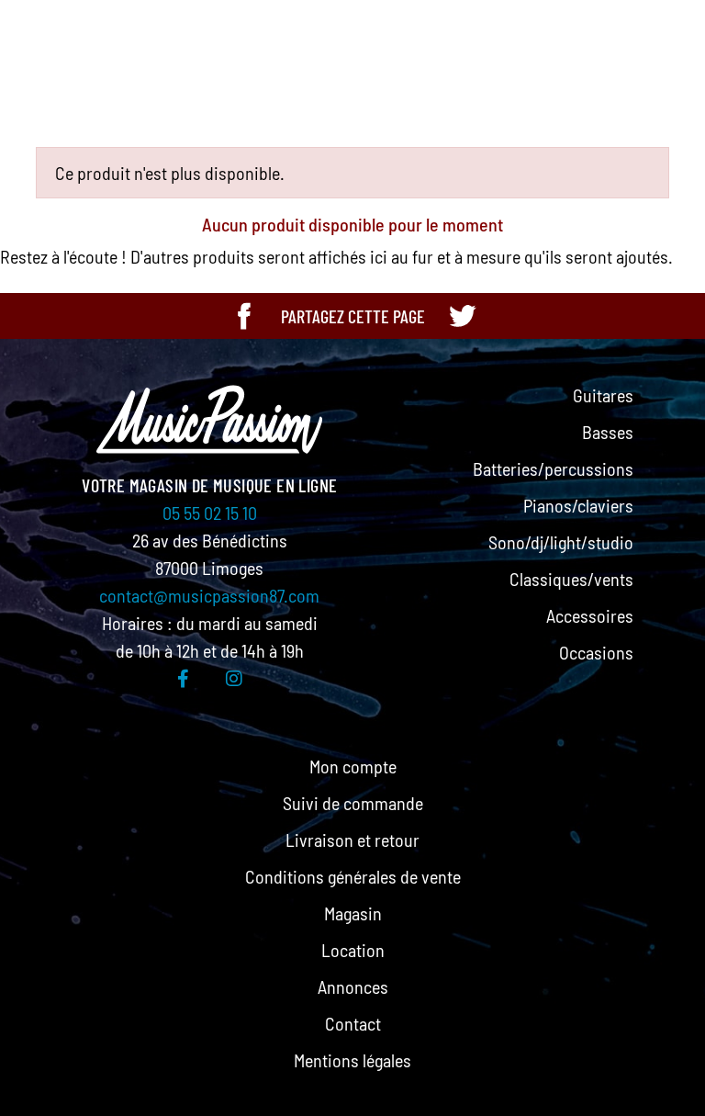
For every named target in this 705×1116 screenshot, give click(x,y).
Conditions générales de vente (353, 876)
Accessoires (589, 615)
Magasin (353, 913)
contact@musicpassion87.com (209, 595)
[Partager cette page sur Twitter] (461, 316)
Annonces (353, 986)
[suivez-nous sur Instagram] (234, 678)
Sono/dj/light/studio (560, 542)
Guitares (603, 395)
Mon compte (353, 766)
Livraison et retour (352, 840)
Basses (607, 432)
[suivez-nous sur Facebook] (183, 678)
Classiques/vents (571, 579)
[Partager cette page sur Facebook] (244, 316)
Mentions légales (352, 1060)
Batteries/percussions (553, 468)
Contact (353, 1023)
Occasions (596, 652)
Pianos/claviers (578, 505)
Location (353, 950)
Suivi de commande (353, 803)
